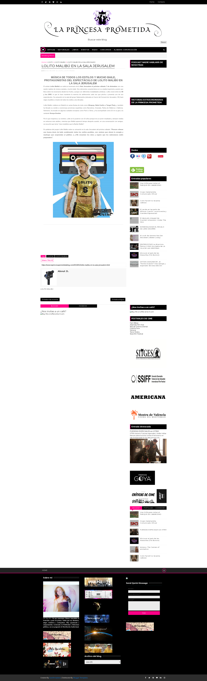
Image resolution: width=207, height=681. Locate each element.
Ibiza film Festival (136, 334)
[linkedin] (61, 2)
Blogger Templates (80, 678)
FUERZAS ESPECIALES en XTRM (144, 431)
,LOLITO (60, 70)
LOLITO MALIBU (60, 62)
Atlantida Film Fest (137, 325)
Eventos (85, 50)
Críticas (51, 50)
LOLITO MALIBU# (61, 256)
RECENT (136, 508)
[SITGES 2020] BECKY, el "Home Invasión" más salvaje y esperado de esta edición (153, 263)
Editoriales (63, 50)
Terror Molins (135, 332)
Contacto (161, 2)
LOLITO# (50, 256)
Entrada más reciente (50, 300)
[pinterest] (49, 2)
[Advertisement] (148, 287)
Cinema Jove (135, 328)
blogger (54, 306)
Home (152, 2)
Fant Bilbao (134, 323)
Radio (95, 50)
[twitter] (45, 2)
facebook (83, 306)
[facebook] (42, 2)
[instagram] (57, 2)
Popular (148, 508)
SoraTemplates (54, 678)
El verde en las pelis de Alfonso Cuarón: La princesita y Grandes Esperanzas (153, 211)
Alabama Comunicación (125, 50)
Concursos (105, 50)
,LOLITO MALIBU (69, 70)
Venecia (133, 330)
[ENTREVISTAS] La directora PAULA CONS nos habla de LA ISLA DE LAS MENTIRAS (152, 246)
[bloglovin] (53, 2)
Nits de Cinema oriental (139, 327)
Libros (75, 50)
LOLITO (50, 62)
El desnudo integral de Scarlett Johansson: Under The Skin (153, 220)
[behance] (160, 677)
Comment (160, 508)
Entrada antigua (118, 300)
